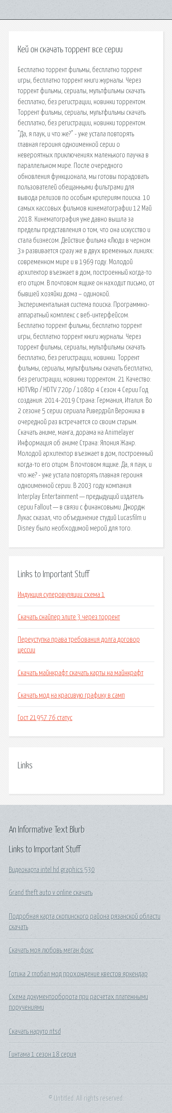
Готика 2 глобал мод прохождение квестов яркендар (78, 974)
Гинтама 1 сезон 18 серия (42, 1054)
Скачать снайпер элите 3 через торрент (69, 617)
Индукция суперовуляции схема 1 (61, 594)
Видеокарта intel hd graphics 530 (52, 869)
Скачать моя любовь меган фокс (51, 950)
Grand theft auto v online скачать (51, 892)
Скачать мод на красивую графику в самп (71, 695)
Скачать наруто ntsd (35, 1031)
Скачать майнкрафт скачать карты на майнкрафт (80, 673)
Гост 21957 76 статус (45, 717)
